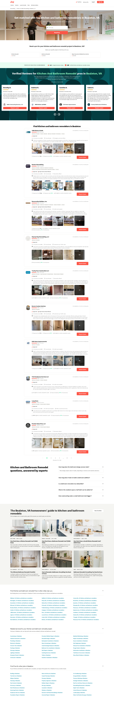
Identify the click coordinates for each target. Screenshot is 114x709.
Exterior (17, 5)
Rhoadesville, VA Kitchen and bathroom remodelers (85, 605)
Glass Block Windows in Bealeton (81, 655)
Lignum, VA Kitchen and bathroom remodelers (21, 615)
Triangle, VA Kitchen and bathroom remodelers (84, 617)
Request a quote (15, 108)
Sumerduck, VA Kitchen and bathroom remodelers (22, 603)
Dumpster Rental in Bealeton (17, 655)
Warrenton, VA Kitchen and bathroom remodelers (22, 617)
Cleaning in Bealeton (15, 680)
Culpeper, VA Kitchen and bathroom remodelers (53, 610)
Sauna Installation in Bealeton (80, 641)
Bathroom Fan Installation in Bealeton (51, 648)
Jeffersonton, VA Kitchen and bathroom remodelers (22, 612)
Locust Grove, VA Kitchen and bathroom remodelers (54, 615)
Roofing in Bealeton (15, 673)
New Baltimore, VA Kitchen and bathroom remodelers (23, 619)
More (29, 5)
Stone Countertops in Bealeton (49, 643)
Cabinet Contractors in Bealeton (17, 638)
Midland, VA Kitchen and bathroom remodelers (21, 598)
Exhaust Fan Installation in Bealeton (82, 645)
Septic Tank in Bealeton (78, 688)
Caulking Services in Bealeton (49, 652)
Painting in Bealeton (15, 648)
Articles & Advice (34, 5)
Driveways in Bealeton (15, 685)
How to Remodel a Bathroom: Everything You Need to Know (56, 572)
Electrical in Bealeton (15, 643)
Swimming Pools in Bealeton (17, 690)
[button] (37, 148)
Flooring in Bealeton (15, 650)
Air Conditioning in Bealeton (80, 673)
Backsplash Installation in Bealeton (50, 641)
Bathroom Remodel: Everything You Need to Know (88, 572)
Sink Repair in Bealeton (47, 650)
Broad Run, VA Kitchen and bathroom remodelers (85, 600)
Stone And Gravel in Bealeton (49, 673)
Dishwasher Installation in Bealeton (81, 650)
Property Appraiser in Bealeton (49, 680)
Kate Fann (12, 538)
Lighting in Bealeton (15, 652)
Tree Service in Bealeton (16, 676)
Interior (12, 5)
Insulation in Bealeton (47, 688)
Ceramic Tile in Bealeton (16, 645)
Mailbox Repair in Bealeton (48, 683)
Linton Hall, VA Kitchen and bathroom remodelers (53, 617)
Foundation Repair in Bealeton (17, 695)
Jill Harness (13, 569)
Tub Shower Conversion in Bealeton (81, 652)
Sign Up (100, 2)
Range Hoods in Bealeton (79, 648)
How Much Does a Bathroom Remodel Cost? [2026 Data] (56, 541)
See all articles (98, 510)
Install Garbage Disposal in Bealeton (50, 645)
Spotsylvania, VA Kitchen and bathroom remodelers (85, 610)
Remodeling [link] (12, 8)
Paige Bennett (45, 569)
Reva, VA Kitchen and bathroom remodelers (52, 612)
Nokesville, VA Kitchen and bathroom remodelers (53, 603)
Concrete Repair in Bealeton (48, 695)
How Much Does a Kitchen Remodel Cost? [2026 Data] (24, 541)
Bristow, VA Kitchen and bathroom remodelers (53, 619)
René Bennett (77, 538)
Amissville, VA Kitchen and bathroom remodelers (85, 598)
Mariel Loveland (46, 538)
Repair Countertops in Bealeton (80, 638)
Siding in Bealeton (14, 678)
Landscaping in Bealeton (79, 692)
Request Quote (82, 157)
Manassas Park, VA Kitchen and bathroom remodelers (86, 619)
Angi (75, 569)
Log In (93, 2)
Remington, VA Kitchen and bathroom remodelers (22, 600)
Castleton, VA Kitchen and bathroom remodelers (84, 612)
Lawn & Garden (23, 5)
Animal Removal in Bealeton (80, 690)
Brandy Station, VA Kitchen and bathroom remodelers (23, 607)
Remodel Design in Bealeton (48, 638)
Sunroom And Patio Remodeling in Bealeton (52, 692)
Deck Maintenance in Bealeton (17, 688)
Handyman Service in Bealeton (17, 692)
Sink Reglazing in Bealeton (79, 643)
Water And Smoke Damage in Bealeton (82, 695)
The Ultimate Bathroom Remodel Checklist (22, 572)
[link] (4, 104)
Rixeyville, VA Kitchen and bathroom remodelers (53, 600)
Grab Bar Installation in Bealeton (49, 657)
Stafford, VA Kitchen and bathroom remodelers (53, 598)
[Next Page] (71, 458)
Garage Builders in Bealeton (79, 676)
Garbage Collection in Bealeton (80, 680)
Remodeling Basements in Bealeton (81, 685)
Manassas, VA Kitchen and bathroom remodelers (84, 607)
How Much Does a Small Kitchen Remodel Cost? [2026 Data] (87, 541)
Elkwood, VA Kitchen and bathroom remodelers (21, 605)
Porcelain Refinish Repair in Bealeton (50, 636)
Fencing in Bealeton (46, 678)
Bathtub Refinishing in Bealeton (80, 636)
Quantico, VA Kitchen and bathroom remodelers (84, 603)
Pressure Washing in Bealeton (80, 678)
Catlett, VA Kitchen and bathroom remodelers (21, 610)
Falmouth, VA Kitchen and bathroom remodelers (53, 605)
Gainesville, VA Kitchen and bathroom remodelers (85, 615)
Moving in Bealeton (46, 685)
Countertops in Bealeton (16, 636)
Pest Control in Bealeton (16, 683)
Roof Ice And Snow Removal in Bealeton (82, 683)
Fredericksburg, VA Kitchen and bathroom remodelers (54, 607)
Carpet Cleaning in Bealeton (48, 676)
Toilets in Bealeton (46, 655)
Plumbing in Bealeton (15, 641)
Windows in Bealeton (47, 690)
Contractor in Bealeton (15, 657)
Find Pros (57, 32)
